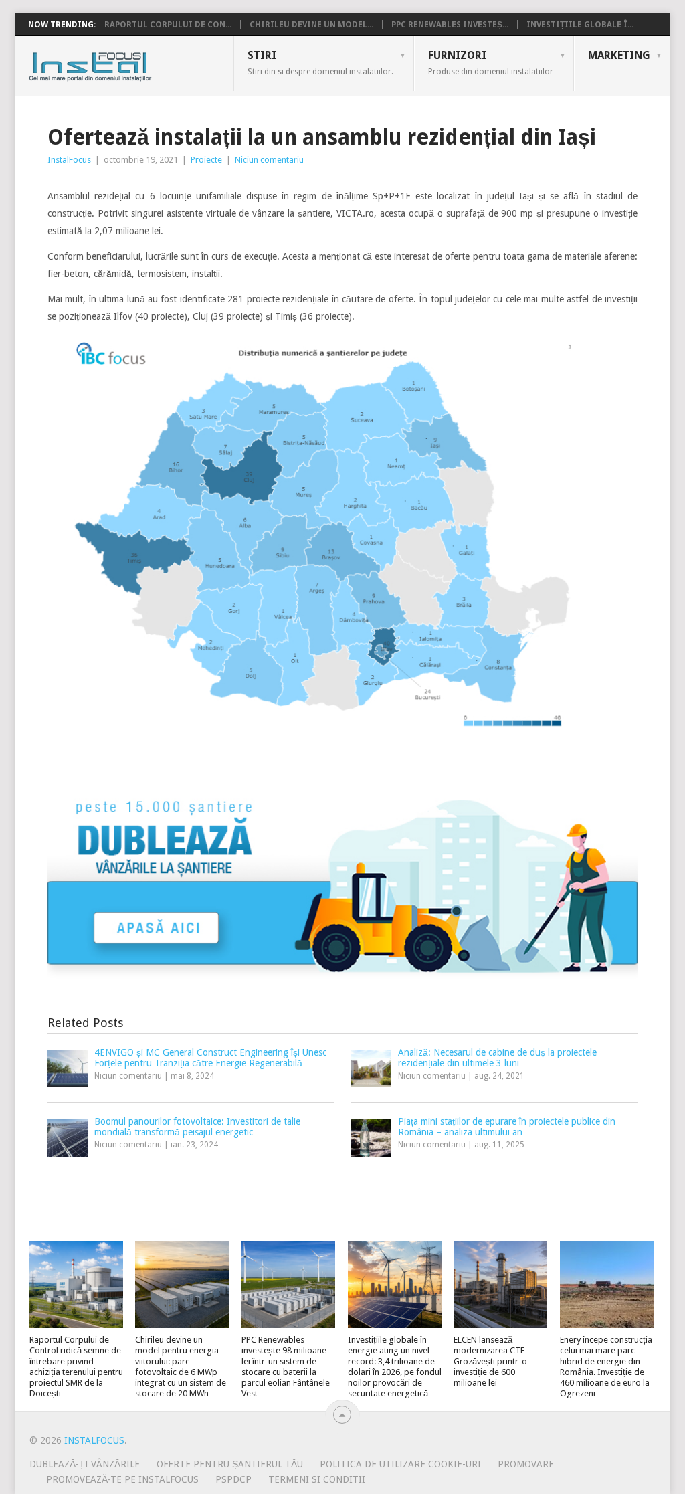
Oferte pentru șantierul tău (230, 1464)
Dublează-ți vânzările (84, 1464)
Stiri (320, 62)
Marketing (619, 55)
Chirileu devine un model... (311, 24)
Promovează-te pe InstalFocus (122, 1479)
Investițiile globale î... (579, 24)
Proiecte (206, 160)
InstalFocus (120, 64)
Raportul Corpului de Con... (167, 24)
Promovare (526, 1464)
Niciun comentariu (269, 160)
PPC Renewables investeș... (449, 24)
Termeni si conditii (316, 1479)
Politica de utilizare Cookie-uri (400, 1464)
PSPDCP (233, 1479)
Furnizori (490, 62)
